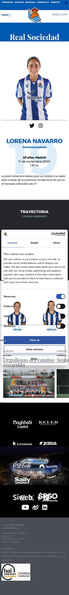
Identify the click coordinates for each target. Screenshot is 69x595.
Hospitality (43, 2)
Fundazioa (7, 2)
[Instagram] (41, 125)
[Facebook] (39, 497)
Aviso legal (7, 536)
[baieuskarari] (15, 572)
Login (45, 254)
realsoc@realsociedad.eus (14, 533)
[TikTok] (46, 497)
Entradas (30, 2)
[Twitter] (31, 125)
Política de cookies (11, 542)
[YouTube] (25, 507)
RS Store (19, 2)
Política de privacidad (12, 539)
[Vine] (35, 507)
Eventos (55, 2)
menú (5, 15)
